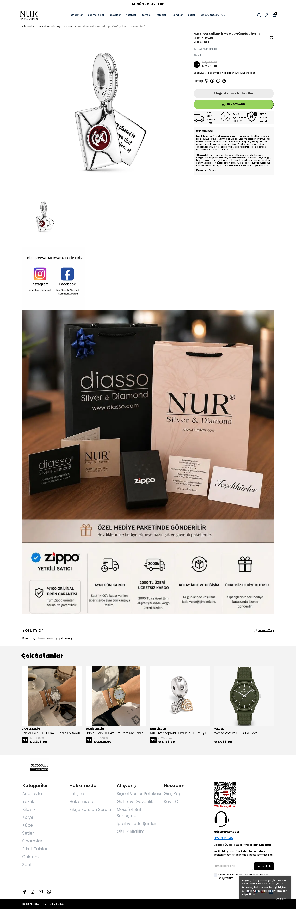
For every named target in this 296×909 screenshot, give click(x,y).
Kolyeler (146, 15)
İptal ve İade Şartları (137, 823)
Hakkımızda (81, 801)
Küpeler (161, 15)
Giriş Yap (172, 794)
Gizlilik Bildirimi (131, 831)
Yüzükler (131, 15)
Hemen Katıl (264, 866)
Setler (191, 15)
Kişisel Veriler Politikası (139, 794)
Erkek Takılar (34, 849)
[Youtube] (41, 892)
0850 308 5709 (223, 838)
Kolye (27, 817)
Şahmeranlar (96, 15)
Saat (27, 865)
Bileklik (29, 809)
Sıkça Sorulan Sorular (91, 809)
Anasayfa (32, 794)
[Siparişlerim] (266, 15)
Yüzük (28, 801)
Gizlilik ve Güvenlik (135, 801)
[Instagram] (32, 892)
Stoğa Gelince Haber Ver (234, 93)
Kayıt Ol (171, 801)
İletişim (76, 794)
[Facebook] (24, 892)
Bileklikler (115, 15)
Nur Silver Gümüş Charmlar (56, 26)
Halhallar (177, 15)
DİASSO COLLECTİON (212, 15)
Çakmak (31, 857)
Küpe (27, 825)
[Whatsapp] (49, 892)
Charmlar (77, 15)
